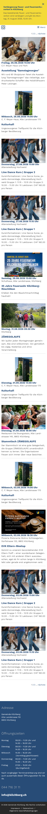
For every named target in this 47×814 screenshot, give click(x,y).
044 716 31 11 (10, 787)
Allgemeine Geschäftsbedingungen (23, 811)
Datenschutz (28, 808)
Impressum (16, 808)
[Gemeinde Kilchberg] (9, 27)
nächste (41, 34)
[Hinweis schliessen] (43, 4)
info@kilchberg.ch (14, 795)
